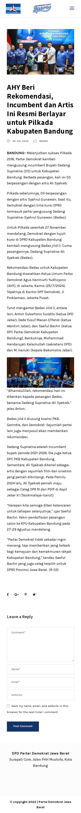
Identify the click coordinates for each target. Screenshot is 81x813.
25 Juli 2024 (21, 141)
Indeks (43, 141)
